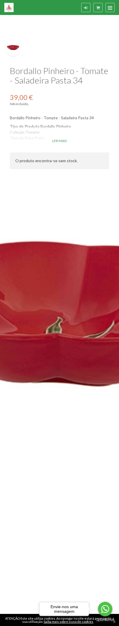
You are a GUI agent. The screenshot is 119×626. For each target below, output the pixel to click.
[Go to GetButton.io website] (105, 620)
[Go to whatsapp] (105, 609)
